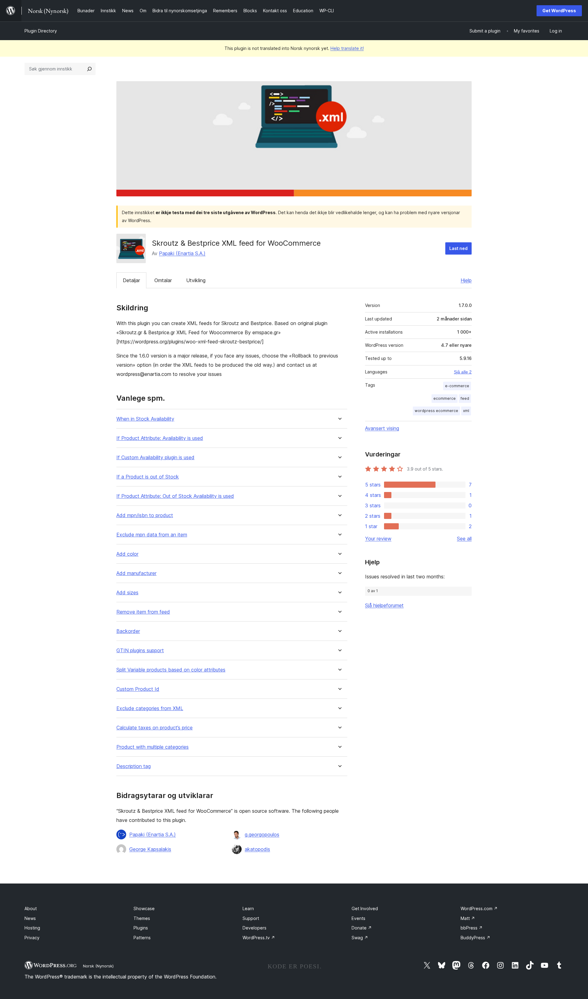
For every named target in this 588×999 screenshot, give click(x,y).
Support (251, 918)
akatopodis (257, 849)
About (30, 908)
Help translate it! (347, 48)
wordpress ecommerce (436, 410)
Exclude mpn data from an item (151, 535)
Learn (248, 908)
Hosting (32, 927)
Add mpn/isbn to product (144, 515)
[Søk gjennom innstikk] (89, 69)
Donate (362, 927)
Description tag (133, 766)
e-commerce (457, 386)
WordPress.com (479, 908)
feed (465, 398)
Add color (127, 554)
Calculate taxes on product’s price (154, 728)
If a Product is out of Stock (147, 477)
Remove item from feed (143, 612)
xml (466, 410)
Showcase (144, 908)
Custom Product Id (137, 689)
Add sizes (127, 593)
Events (358, 918)
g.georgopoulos (262, 834)
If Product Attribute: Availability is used (159, 438)
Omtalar (163, 280)
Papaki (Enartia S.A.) (182, 253)
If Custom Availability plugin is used (155, 457)
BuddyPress (475, 937)
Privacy (32, 937)
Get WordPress (559, 10)
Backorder (128, 631)
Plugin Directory (40, 30)
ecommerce (444, 398)
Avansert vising (382, 428)
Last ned (458, 248)
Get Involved (365, 908)
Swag (360, 937)
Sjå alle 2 (463, 371)
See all (464, 538)
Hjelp (466, 280)
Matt (468, 918)
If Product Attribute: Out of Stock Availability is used (175, 496)
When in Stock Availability (145, 419)
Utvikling (195, 280)
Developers (254, 927)
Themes (142, 918)
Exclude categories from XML (149, 708)
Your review (378, 538)
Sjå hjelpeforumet (384, 605)
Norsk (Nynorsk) (98, 965)
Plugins (141, 927)
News (30, 918)
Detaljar (131, 280)
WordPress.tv (259, 937)
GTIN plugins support (140, 650)
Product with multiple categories (152, 747)
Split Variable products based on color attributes (170, 670)
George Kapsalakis (150, 849)
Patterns (142, 937)
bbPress (472, 927)
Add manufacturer (136, 573)
